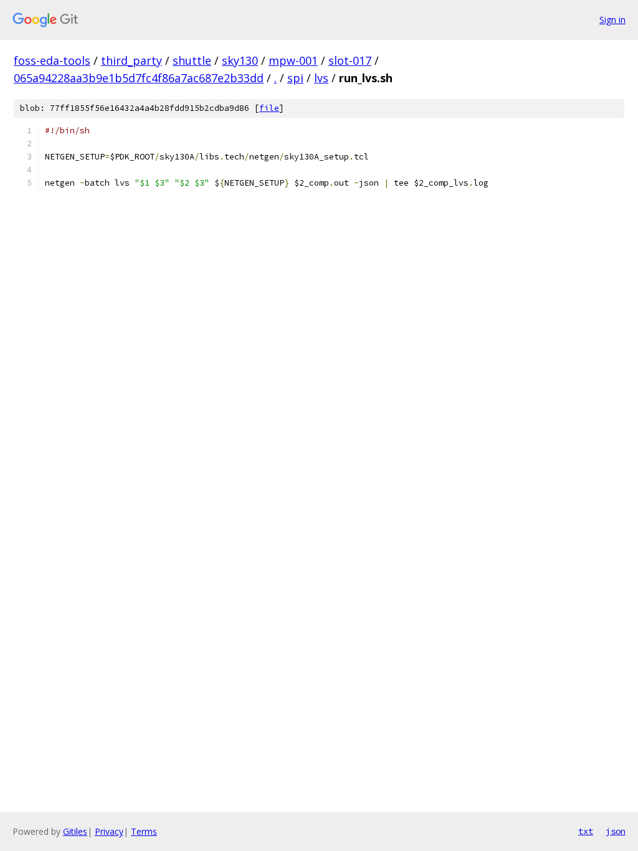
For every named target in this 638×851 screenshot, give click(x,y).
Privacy (109, 831)
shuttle (192, 60)
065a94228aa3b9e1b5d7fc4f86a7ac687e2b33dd (139, 77)
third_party (131, 60)
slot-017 (349, 60)
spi (295, 77)
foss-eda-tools (52, 60)
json (616, 831)
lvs (321, 77)
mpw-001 (293, 60)
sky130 (240, 60)
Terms (144, 831)
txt (585, 831)
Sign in (612, 20)
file (269, 108)
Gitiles (75, 831)
